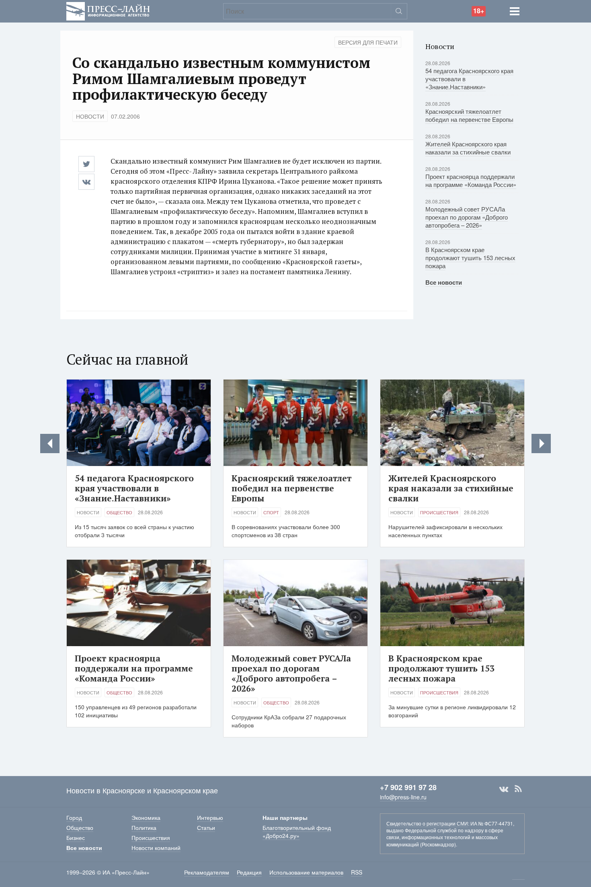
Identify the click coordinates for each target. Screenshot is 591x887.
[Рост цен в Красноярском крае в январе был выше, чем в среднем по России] (541, 443)
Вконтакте (503, 788)
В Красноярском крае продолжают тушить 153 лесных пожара (470, 257)
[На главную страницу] (108, 10)
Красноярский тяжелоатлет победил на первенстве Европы (469, 115)
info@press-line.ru (403, 797)
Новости (90, 116)
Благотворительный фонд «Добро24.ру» (297, 831)
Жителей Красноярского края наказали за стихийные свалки (468, 148)
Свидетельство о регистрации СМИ (427, 823)
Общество (119, 512)
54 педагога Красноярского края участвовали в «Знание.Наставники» (134, 488)
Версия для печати (368, 42)
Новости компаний (156, 848)
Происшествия (439, 512)
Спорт (271, 512)
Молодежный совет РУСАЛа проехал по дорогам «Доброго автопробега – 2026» (466, 217)
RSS (518, 788)
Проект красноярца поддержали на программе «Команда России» (470, 180)
